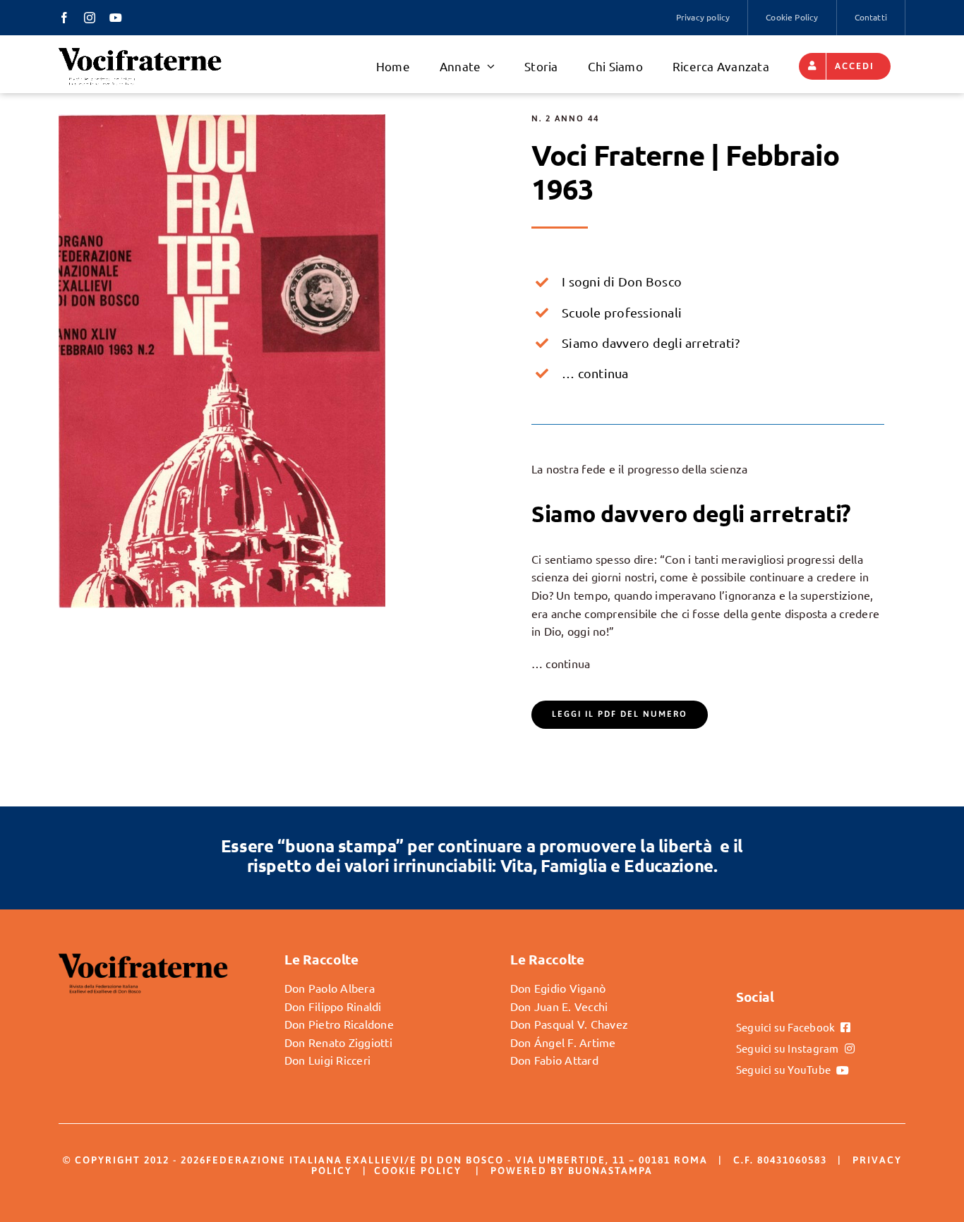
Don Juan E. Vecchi (559, 1006)
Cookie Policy (418, 1170)
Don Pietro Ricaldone (339, 1024)
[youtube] (115, 17)
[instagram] (89, 17)
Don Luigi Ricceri (327, 1060)
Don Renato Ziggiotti (338, 1042)
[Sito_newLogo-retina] (140, 51)
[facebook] (64, 17)
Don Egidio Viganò (557, 988)
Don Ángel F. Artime (563, 1042)
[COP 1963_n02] (222, 120)
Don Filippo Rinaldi (333, 1006)
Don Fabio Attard (554, 1060)
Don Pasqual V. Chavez (569, 1024)
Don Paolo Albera (329, 988)
